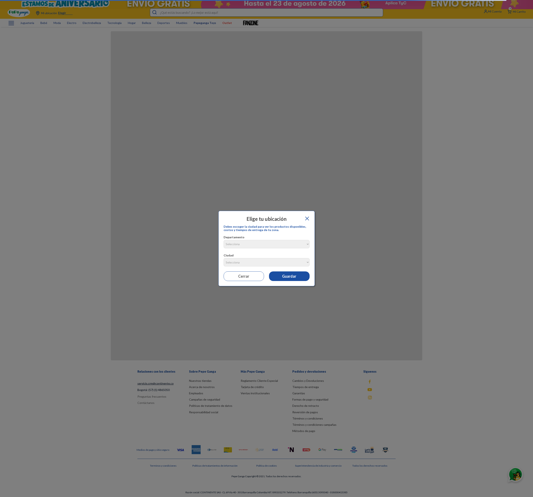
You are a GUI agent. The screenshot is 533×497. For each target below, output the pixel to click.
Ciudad (229, 255)
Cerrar (243, 276)
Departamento (234, 237)
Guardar (289, 276)
